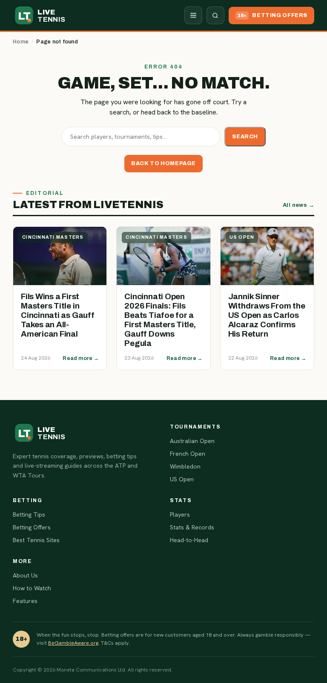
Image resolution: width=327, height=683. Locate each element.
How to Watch (32, 588)
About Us (25, 575)
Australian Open (192, 441)
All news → (298, 205)
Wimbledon (185, 466)
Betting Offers (32, 527)
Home (21, 42)
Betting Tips (29, 514)
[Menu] (193, 15)
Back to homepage (163, 163)
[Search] (215, 15)
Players (180, 514)
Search (245, 137)
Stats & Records (192, 527)
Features (25, 601)
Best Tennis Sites (36, 540)
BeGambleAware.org (73, 642)
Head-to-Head (189, 540)
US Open (182, 479)
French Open (187, 453)
